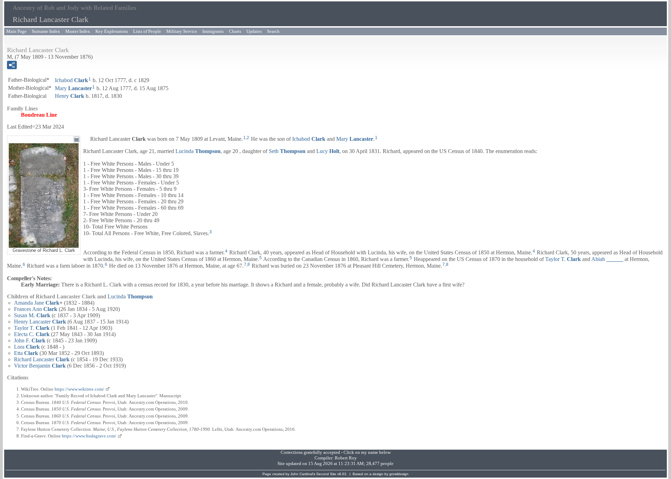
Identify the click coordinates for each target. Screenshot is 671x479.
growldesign (399, 474)
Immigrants (213, 31)
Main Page (16, 31)
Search (273, 31)
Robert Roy (346, 457)
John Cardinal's (302, 474)
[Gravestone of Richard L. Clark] (44, 244)
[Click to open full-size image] (76, 139)
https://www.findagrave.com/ (89, 435)
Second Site (326, 474)
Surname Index (46, 31)
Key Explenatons (111, 31)
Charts (235, 31)
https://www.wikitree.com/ (79, 389)
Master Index (77, 31)
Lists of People (147, 31)
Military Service (181, 31)
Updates (254, 31)
